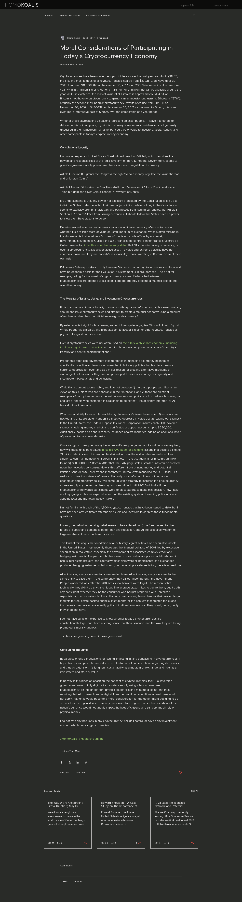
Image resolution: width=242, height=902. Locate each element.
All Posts (48, 15)
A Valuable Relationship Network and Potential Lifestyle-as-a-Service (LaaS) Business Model (172, 804)
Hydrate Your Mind (69, 15)
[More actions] (180, 38)
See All (194, 791)
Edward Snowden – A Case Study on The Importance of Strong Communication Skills (119, 804)
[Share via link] (85, 762)
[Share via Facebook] (61, 762)
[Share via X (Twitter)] (69, 762)
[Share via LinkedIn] (77, 762)
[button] (194, 15)
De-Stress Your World (98, 15)
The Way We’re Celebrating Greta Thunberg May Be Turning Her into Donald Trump (65, 804)
